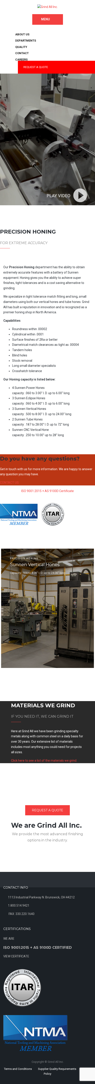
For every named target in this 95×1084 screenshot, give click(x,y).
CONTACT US (9, 482)
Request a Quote (47, 810)
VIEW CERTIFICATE (16, 956)
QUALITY (21, 47)
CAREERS (21, 59)
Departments (25, 40)
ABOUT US (22, 34)
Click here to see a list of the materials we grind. (44, 760)
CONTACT (22, 53)
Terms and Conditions (18, 1069)
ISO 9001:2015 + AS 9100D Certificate (47, 491)
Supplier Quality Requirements (57, 1069)
